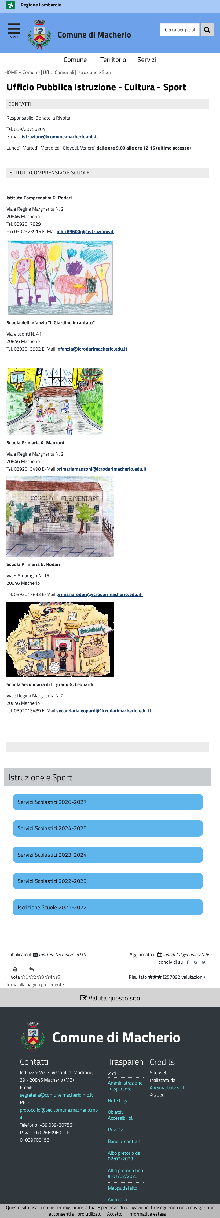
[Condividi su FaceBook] (187, 962)
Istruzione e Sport (95, 72)
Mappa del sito (122, 1188)
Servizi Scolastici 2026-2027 (52, 802)
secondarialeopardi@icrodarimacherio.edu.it (104, 710)
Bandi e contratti (125, 1141)
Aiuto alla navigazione (120, 1202)
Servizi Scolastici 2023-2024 (52, 854)
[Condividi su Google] (196, 962)
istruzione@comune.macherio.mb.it (60, 136)
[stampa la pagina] (19, 969)
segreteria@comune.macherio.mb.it (56, 1094)
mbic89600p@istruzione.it (85, 231)
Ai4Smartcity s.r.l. (167, 1087)
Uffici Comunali (58, 72)
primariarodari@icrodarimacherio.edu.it (99, 594)
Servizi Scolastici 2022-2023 (52, 881)
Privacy (115, 1130)
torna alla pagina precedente (35, 984)
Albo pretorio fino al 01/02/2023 (125, 1173)
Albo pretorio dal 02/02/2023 (124, 1156)
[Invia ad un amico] (35, 969)
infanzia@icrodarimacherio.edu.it (91, 348)
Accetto (115, 1213)
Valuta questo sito (113, 998)
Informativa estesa (147, 1213)
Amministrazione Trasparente (125, 1086)
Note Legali (119, 1101)
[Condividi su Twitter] (204, 962)
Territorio (113, 59)
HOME (11, 72)
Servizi (146, 59)
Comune (75, 59)
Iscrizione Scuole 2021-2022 (52, 907)
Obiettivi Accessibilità (120, 1115)
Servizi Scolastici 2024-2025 (52, 828)
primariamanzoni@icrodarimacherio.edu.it (102, 468)
